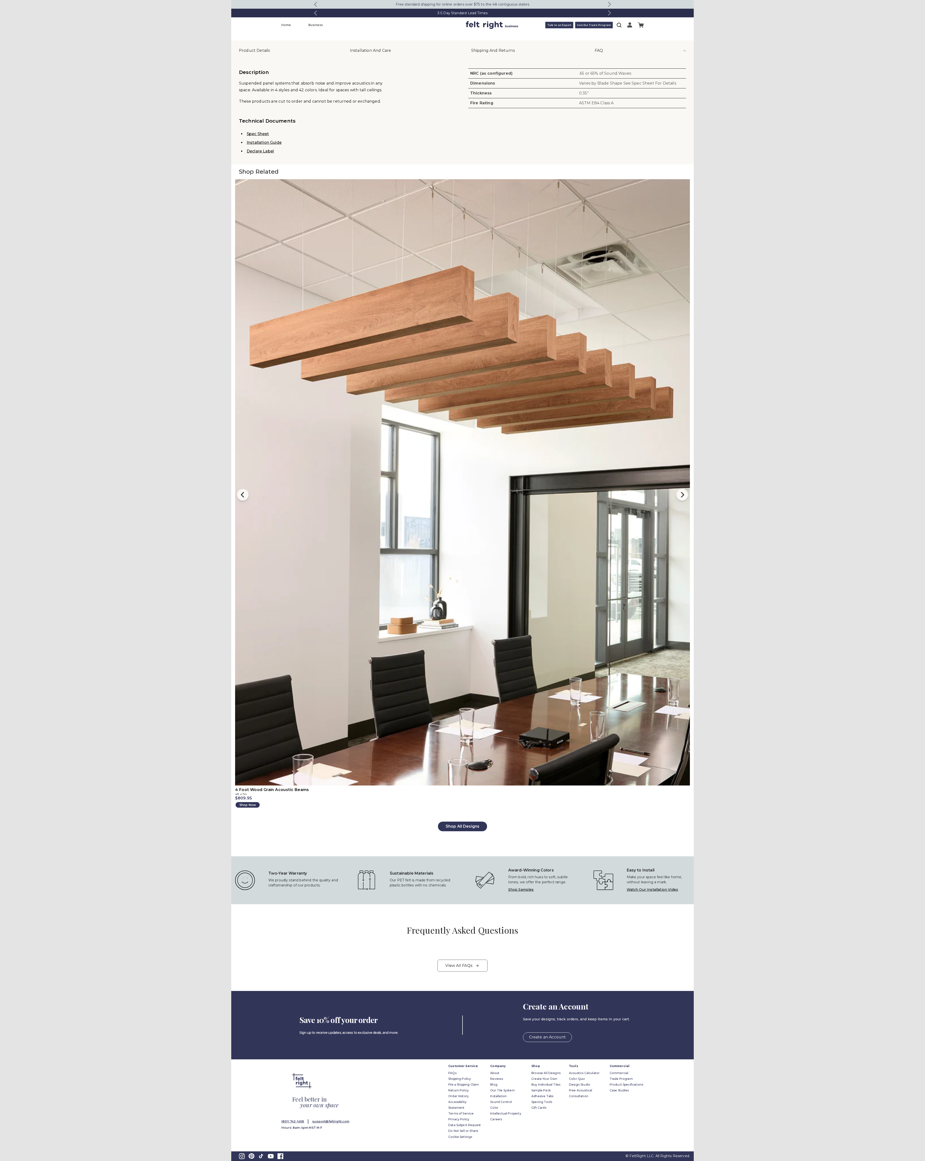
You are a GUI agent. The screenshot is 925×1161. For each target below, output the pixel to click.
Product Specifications (626, 1084)
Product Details (254, 50)
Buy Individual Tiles (545, 1084)
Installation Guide (264, 142)
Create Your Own (544, 1079)
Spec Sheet (258, 134)
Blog (493, 1084)
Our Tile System (502, 1090)
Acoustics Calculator (584, 1073)
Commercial (619, 1073)
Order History (458, 1096)
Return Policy (458, 1090)
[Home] (443, 25)
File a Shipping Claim (463, 1084)
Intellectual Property (505, 1113)
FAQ (599, 50)
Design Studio (579, 1084)
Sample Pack (541, 1090)
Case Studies (619, 1090)
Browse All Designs (546, 1073)
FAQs (452, 1073)
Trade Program (621, 1079)
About (494, 1073)
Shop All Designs (463, 826)
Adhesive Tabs (542, 1096)
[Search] (619, 25)
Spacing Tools (541, 1102)
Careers (496, 1119)
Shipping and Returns (493, 50)
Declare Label (260, 151)
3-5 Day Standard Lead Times (462, 13)
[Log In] (629, 24)
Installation (498, 1096)
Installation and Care (370, 50)
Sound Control (501, 1102)
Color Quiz (577, 1079)
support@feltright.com (330, 1121)
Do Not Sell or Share (463, 1131)
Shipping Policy (459, 1079)
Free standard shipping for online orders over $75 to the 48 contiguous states (462, 4)
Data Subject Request (464, 1125)
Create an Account (547, 1037)
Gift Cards (538, 1107)
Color (494, 1107)
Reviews (496, 1079)
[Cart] (641, 25)
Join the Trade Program (594, 25)
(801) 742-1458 (292, 1121)
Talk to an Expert (559, 25)
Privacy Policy (458, 1119)
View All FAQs (459, 965)
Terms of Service (461, 1113)
